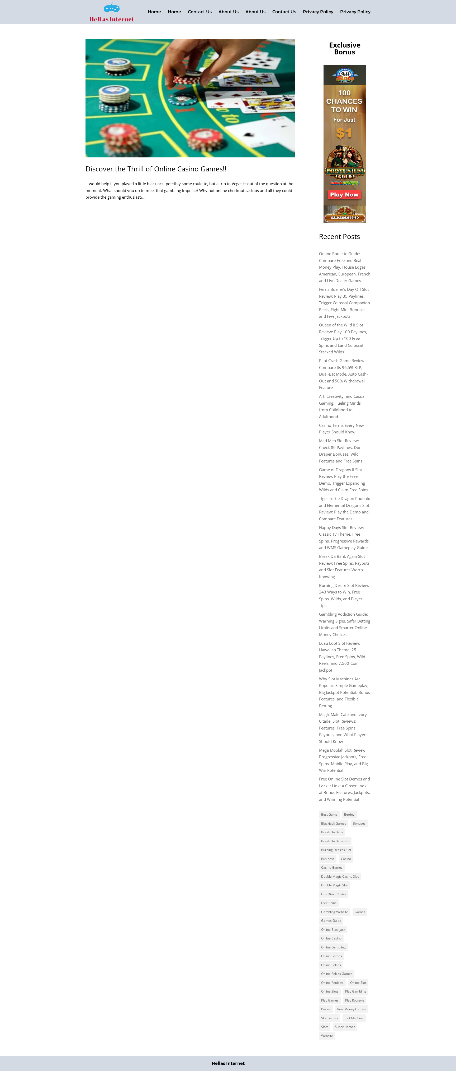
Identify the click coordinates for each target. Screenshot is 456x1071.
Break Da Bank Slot (335, 841)
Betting (349, 814)
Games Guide (331, 920)
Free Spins (328, 903)
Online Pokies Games (336, 973)
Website (327, 1035)
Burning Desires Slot (336, 850)
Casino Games (332, 867)
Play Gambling (355, 991)
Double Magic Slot (334, 885)
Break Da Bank (332, 832)
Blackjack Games (333, 823)
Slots (324, 1027)
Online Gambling (333, 947)
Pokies (326, 1009)
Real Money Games (351, 1009)
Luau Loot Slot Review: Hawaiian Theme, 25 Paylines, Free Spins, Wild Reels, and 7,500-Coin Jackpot (342, 656)
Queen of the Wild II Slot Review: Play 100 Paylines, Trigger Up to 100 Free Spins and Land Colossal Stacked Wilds (343, 338)
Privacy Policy (318, 12)
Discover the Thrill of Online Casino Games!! (156, 169)
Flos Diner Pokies (333, 894)
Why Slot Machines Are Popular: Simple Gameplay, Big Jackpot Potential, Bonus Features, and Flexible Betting (344, 692)
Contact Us (200, 12)
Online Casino (331, 938)
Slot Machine (354, 1018)
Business (327, 859)
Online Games (331, 956)
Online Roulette (332, 982)
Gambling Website (334, 912)
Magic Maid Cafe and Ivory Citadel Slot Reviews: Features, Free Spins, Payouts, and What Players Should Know (343, 728)
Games (360, 912)
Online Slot (358, 982)
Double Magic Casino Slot (340, 876)
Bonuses (359, 823)
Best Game (329, 814)
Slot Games (329, 1018)
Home (154, 12)
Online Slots (330, 991)
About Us (228, 12)
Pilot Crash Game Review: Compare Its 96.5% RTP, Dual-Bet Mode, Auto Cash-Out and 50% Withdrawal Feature (343, 374)
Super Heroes (345, 1027)
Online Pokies (331, 965)
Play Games (330, 1000)
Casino (346, 859)
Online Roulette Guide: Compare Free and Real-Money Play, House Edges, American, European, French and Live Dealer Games (344, 267)
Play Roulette (354, 1000)
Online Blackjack (333, 929)
